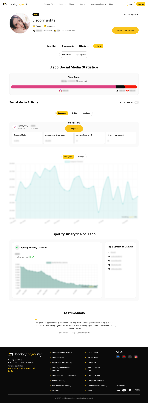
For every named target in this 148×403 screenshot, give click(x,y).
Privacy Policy (93, 357)
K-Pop (36, 14)
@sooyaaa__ (51, 26)
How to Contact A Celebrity (95, 369)
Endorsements (68, 46)
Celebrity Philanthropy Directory (64, 375)
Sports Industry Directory (97, 386)
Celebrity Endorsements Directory (61, 369)
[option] (74, 326)
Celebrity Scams (94, 375)
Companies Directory (96, 380)
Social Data (66, 55)
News (90, 391)
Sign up (141, 4)
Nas (9, 368)
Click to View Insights (125, 30)
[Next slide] (115, 326)
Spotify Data (81, 55)
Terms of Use (93, 352)
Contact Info (51, 46)
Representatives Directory (62, 362)
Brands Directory (58, 380)
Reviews (55, 391)
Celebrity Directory (59, 357)
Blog (111, 4)
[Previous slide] (32, 326)
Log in (131, 4)
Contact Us (92, 362)
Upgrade (74, 129)
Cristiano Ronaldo (25, 368)
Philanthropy (84, 46)
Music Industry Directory (61, 386)
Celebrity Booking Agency (62, 352)
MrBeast (15, 368)
